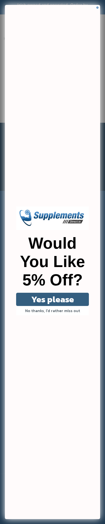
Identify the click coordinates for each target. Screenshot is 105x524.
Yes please (52, 299)
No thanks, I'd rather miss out (52, 311)
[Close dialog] (97, 7)
